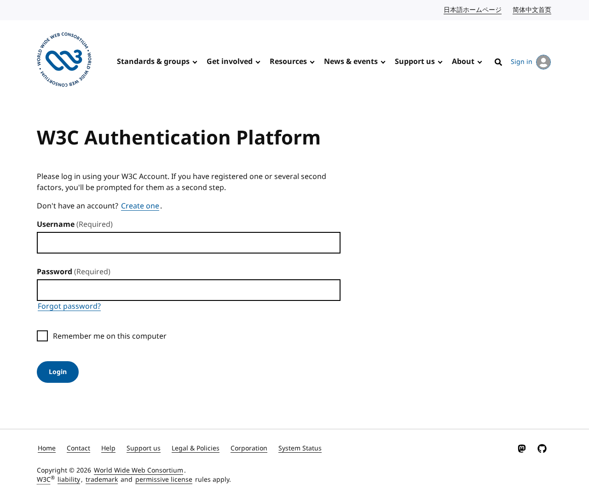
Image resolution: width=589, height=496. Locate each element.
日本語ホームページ (473, 10)
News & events (351, 61)
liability (69, 479)
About (463, 61)
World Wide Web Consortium (138, 470)
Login (58, 372)
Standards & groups (153, 61)
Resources (288, 61)
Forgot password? (69, 306)
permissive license (163, 479)
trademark (102, 479)
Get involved (230, 61)
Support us (415, 61)
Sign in (521, 62)
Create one (140, 206)
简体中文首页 (532, 10)
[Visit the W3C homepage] (64, 61)
